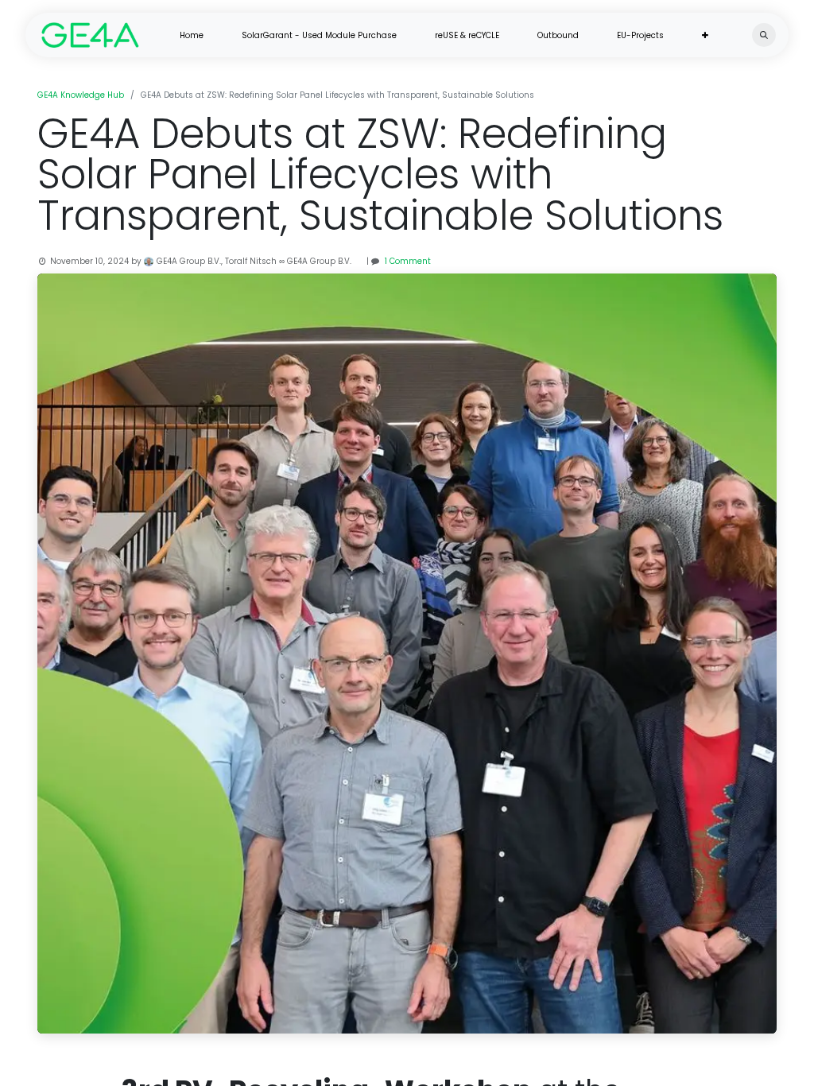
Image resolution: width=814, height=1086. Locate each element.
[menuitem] (192, 35)
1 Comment (408, 261)
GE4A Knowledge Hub (80, 95)
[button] (764, 35)
